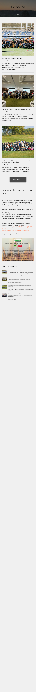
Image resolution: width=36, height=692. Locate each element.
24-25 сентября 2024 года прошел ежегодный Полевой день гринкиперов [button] (16, 162)
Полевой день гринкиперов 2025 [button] (12, 58)
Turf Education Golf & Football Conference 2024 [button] (17, 110)
